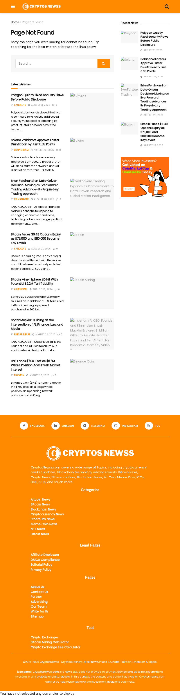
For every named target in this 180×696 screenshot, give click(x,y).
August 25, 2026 (39, 375)
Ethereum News (43, 519)
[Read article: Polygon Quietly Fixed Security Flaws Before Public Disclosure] (92, 108)
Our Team (39, 606)
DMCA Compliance (45, 560)
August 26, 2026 (42, 289)
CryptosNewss (49, 662)
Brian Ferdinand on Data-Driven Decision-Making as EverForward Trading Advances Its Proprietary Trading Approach (35, 187)
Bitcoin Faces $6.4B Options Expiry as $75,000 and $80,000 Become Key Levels (36, 238)
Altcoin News (40, 499)
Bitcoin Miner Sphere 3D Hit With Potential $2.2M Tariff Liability (34, 281)
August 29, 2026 (43, 150)
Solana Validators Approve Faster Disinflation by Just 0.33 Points (35, 142)
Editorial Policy (41, 564)
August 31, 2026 (40, 105)
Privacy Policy (41, 569)
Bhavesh (19, 375)
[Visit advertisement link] (145, 177)
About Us (37, 587)
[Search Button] (167, 6)
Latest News (40, 534)
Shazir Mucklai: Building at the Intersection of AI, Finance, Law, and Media (37, 324)
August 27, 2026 (41, 248)
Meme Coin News (44, 524)
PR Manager (21, 199)
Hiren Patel (20, 289)
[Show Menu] (13, 6)
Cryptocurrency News (47, 514)
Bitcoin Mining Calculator (50, 642)
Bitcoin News (40, 504)
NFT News (38, 529)
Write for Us (40, 611)
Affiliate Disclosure (45, 554)
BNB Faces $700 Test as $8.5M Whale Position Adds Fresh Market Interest (35, 365)
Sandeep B (20, 105)
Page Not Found (32, 22)
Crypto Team (21, 150)
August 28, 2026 (43, 199)
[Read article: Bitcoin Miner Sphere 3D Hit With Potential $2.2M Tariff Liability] (92, 293)
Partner (36, 596)
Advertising (39, 601)
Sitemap (37, 616)
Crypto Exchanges (45, 637)
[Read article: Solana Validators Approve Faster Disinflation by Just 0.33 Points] (92, 153)
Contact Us (39, 592)
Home (15, 22)
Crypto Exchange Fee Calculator (55, 647)
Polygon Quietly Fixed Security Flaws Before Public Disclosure (37, 97)
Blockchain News (43, 509)
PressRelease (22, 334)
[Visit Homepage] (41, 6)
